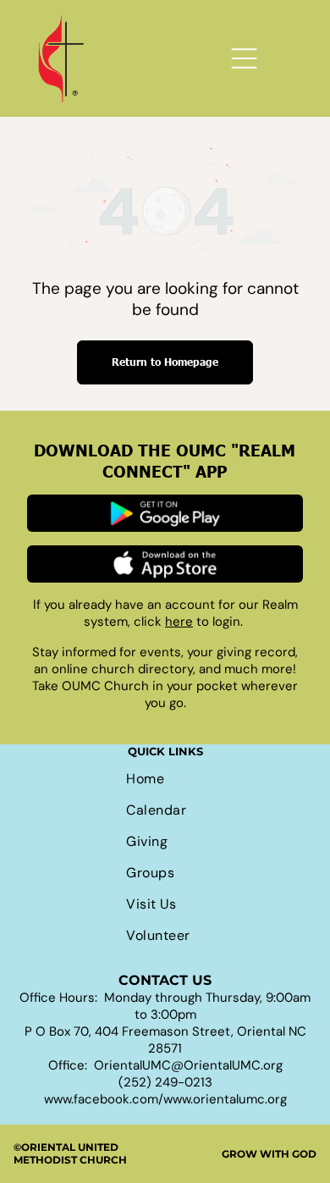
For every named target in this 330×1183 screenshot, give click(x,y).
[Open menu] (244, 58)
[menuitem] (165, 778)
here (179, 621)
